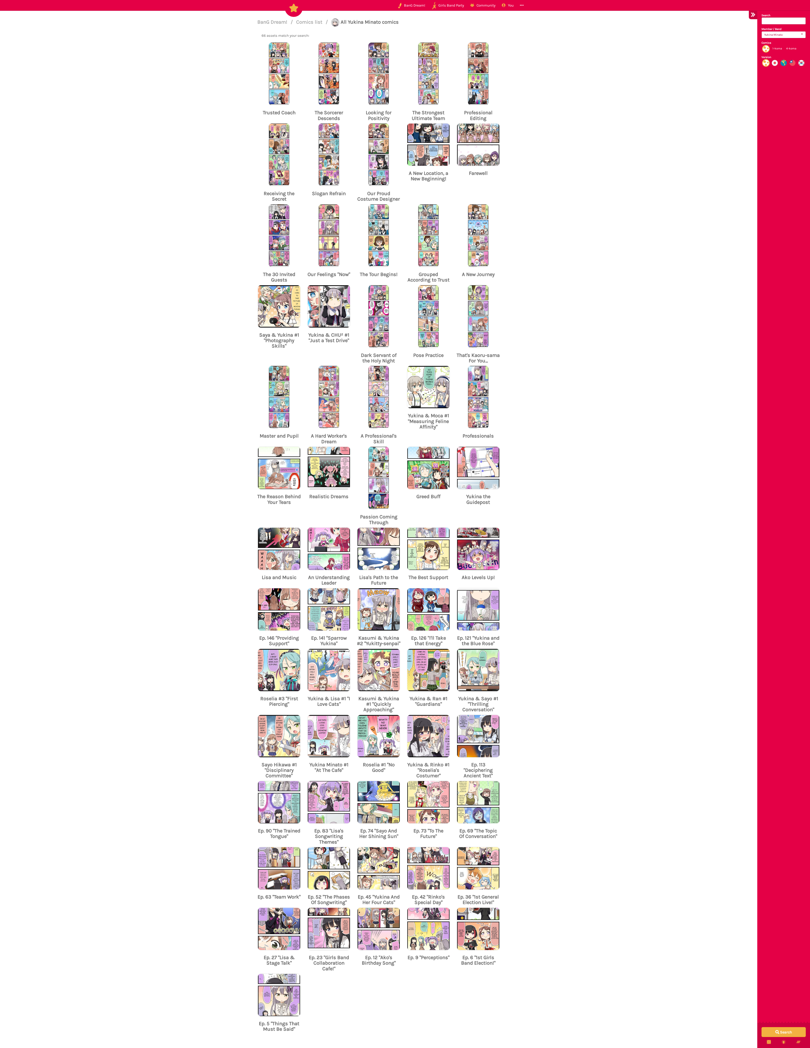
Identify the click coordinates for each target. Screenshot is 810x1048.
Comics (766, 42)
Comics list (310, 22)
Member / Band (771, 29)
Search (765, 15)
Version (766, 57)
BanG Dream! (273, 22)
